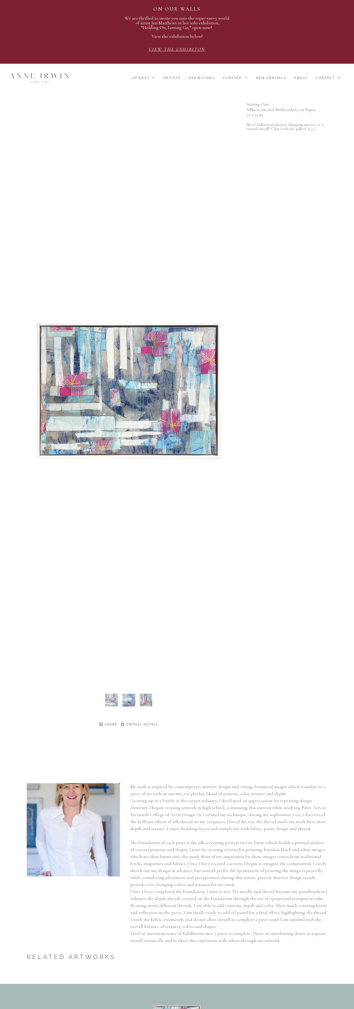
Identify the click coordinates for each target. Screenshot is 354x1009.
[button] (144, 78)
